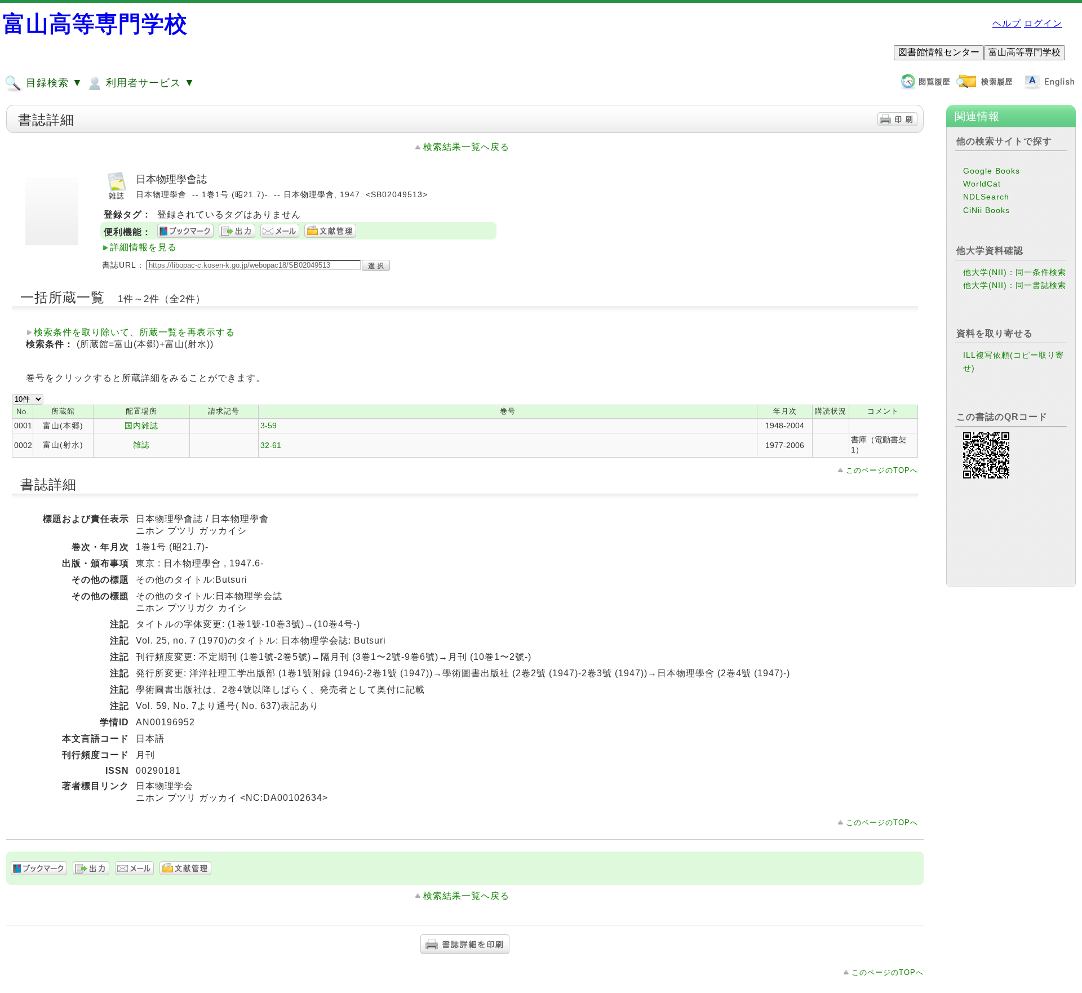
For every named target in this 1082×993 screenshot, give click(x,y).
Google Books (991, 170)
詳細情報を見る (143, 247)
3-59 (268, 425)
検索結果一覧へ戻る (466, 147)
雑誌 (141, 444)
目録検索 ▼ (53, 82)
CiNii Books (986, 210)
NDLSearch (986, 196)
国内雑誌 (141, 425)
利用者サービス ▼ (149, 82)
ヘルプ (1006, 23)
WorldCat (982, 183)
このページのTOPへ (882, 470)
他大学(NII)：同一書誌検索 (1014, 285)
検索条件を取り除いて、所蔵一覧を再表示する (134, 332)
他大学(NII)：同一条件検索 (1014, 272)
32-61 (270, 445)
